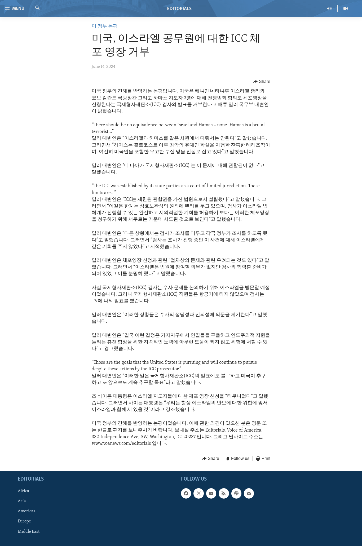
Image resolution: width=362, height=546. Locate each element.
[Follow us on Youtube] (211, 493)
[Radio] (329, 8)
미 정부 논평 (105, 26)
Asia (22, 501)
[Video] (346, 8)
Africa (23, 491)
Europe (24, 521)
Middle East (28, 531)
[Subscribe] (249, 493)
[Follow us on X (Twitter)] (198, 493)
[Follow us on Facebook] (186, 493)
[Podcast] (236, 493)
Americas (26, 511)
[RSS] (224, 493)
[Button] (261, 81)
